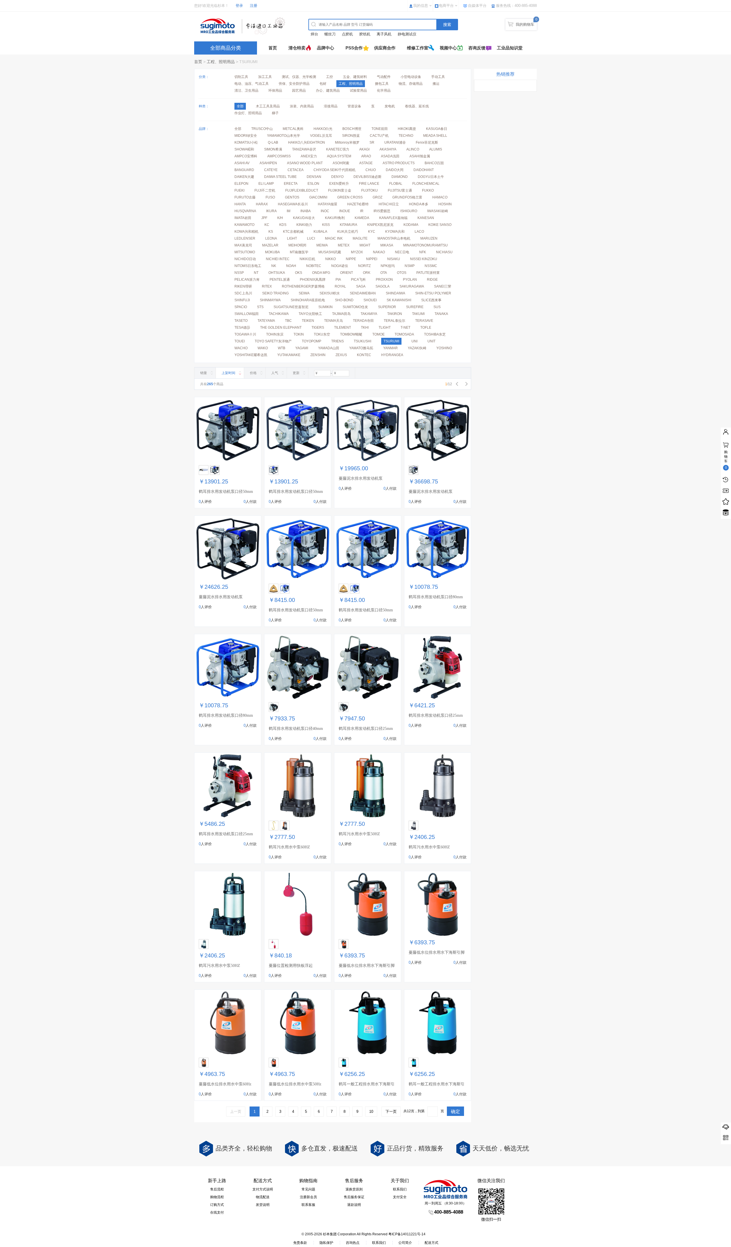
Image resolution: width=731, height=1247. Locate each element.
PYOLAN (410, 280)
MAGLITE (360, 238)
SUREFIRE (414, 307)
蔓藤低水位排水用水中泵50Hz (295, 1084)
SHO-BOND (344, 300)
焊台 (314, 34)
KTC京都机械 (293, 232)
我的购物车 (525, 24)
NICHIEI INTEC (278, 259)
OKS (298, 273)
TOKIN (299, 334)
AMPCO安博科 (245, 156)
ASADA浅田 (390, 156)
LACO (419, 232)
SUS (437, 307)
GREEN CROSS (350, 197)
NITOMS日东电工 (247, 266)
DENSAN (314, 177)
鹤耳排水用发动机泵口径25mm (366, 728)
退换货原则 (354, 1189)
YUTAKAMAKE (288, 355)
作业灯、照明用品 (248, 113)
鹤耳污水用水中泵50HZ (359, 834)
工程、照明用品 (221, 61)
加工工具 (265, 77)
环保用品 (275, 91)
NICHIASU (444, 252)
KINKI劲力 (304, 225)
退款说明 (354, 1205)
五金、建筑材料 (355, 77)
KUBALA (320, 232)
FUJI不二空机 (264, 190)
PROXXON (384, 280)
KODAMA (410, 225)
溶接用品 (331, 106)
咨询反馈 (476, 47)
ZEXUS (341, 355)
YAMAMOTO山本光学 (283, 136)
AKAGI (364, 149)
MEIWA (322, 245)
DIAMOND (399, 177)
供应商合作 (384, 47)
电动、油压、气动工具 (251, 84)
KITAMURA (348, 225)
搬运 (436, 84)
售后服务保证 (354, 1197)
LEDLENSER (244, 238)
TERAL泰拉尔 (394, 321)
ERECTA (291, 184)
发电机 (390, 106)
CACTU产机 (379, 136)
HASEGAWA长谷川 (293, 204)
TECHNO (406, 136)
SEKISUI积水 (330, 293)
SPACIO (240, 307)
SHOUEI (370, 300)
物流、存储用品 (411, 84)
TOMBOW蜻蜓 (351, 334)
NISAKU (393, 259)
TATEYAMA (266, 321)
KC (266, 225)
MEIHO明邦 (297, 245)
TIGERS (318, 328)
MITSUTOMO (244, 252)
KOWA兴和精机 (246, 232)
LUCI (311, 238)
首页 (272, 47)
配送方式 (431, 1243)
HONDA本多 (418, 204)
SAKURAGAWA (411, 286)
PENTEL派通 (280, 280)
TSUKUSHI (362, 341)
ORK (366, 273)
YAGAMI (301, 348)
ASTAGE (366, 163)
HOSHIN (445, 204)
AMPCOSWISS (279, 156)
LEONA (271, 238)
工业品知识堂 (510, 47)
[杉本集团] (244, 26)
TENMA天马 (333, 321)
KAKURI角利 (335, 218)
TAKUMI (418, 314)
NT (256, 273)
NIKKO (330, 259)
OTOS (401, 273)
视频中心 (448, 47)
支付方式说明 (262, 1189)
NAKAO (379, 252)
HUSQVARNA (245, 211)
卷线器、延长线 (417, 106)
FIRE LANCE (369, 184)
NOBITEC (313, 266)
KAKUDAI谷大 (304, 218)
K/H (280, 218)
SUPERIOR (387, 307)
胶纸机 (364, 34)
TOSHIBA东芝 (435, 334)
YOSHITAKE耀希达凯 (250, 355)
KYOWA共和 (395, 232)
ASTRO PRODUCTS (399, 163)
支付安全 (400, 1197)
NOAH (291, 266)
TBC (288, 321)
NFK (422, 252)
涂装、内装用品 (302, 106)
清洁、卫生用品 (246, 91)
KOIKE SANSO (439, 225)
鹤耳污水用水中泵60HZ (289, 847)
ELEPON (241, 184)
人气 (274, 373)
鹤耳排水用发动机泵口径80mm (436, 597)
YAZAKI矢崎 (417, 348)
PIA (338, 280)
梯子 (275, 113)
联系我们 (400, 1189)
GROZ (377, 197)
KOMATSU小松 (246, 142)
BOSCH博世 (352, 129)
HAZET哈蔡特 (358, 204)
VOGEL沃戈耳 (321, 136)
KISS (326, 225)
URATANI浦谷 (395, 142)
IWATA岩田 (242, 218)
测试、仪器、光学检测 (299, 77)
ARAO (366, 156)
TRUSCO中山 (262, 129)
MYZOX (357, 252)
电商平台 (446, 5)
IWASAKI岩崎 (437, 211)
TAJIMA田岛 (341, 314)
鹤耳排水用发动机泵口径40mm (296, 728)
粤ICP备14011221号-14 (406, 1234)
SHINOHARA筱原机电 (308, 300)
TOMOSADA (404, 334)
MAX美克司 (243, 245)
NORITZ (364, 266)
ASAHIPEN (268, 163)
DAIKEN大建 (244, 177)
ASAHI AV (242, 163)
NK (273, 266)
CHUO (371, 170)
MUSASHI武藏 (329, 252)
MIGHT (365, 245)
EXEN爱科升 (339, 184)
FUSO (270, 197)
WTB (281, 348)
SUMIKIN (325, 307)
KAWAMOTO (244, 225)
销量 (203, 373)
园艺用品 (299, 91)
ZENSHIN (318, 355)
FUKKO (428, 190)
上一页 (235, 1111)
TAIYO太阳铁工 (310, 314)
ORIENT (346, 273)
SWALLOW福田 (246, 314)
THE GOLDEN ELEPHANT (281, 328)
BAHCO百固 (434, 163)
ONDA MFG (321, 273)
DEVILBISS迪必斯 (367, 177)
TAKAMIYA (369, 314)
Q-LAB (273, 142)
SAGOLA (382, 286)
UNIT (431, 341)
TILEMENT (342, 328)
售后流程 (217, 1189)
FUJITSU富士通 (400, 190)
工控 (329, 77)
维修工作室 (417, 47)
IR (362, 211)
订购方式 (217, 1205)
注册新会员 (308, 1197)
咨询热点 (353, 1243)
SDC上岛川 (243, 293)
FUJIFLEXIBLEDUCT (301, 190)
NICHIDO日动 (245, 259)
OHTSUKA (276, 273)
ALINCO (412, 149)
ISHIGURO (408, 211)
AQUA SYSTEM (339, 156)
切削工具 (241, 77)
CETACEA (296, 170)
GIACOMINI (318, 197)
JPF (264, 218)
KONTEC (364, 355)
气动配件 (384, 77)
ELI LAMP (266, 184)
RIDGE (432, 280)
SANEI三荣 (442, 286)
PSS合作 (354, 47)
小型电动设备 (411, 77)
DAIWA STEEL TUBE (280, 177)
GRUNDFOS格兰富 (407, 197)
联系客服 (308, 1205)
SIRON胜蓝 (351, 136)
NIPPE (351, 259)
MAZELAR (270, 245)
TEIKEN (308, 321)
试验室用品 (358, 91)
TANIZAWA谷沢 (304, 149)
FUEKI (239, 190)
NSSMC (431, 266)
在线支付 (217, 1212)
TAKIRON (394, 314)
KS (270, 232)
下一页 (391, 1111)
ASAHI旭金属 (419, 156)
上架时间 (228, 373)
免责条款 (300, 1243)
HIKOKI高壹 (407, 129)
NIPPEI (371, 259)
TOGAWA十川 (245, 334)
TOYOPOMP (311, 341)
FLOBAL (395, 184)
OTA (383, 273)
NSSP (239, 273)
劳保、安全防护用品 (294, 84)
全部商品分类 (225, 48)
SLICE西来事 (431, 300)
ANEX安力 (309, 156)
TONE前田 (379, 129)
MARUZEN (428, 238)
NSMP (410, 266)
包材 (323, 84)
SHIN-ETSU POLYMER (433, 293)
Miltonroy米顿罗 (347, 142)
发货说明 (263, 1205)
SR (371, 142)
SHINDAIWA (395, 293)
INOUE (344, 211)
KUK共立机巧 (347, 232)
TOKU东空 (322, 334)
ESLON (313, 184)
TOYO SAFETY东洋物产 (273, 341)
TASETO (241, 321)
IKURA (271, 211)
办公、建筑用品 (328, 91)
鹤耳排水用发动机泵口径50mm (226, 491)
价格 (253, 373)
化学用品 (384, 91)
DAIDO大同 (394, 170)
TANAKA (441, 314)
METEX (344, 245)
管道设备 (354, 106)
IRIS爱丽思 (381, 211)
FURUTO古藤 (245, 197)
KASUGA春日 (436, 129)
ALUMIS (435, 149)
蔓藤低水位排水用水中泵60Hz (225, 1084)
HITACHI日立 (389, 204)
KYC (371, 232)
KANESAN (425, 218)
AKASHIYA (387, 149)
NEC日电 (402, 252)
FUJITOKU (369, 190)
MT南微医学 (299, 252)
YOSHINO (444, 348)
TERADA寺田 (363, 321)
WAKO (263, 348)
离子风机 (384, 34)
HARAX (262, 204)
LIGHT (292, 238)
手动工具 (438, 77)
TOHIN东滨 (275, 334)
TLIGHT (385, 328)
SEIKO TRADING (275, 293)
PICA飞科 (358, 280)
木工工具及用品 (268, 106)
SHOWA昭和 (244, 149)
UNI (414, 341)
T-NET (405, 328)
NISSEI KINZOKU (423, 259)
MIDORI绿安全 (245, 136)
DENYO (337, 177)
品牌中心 (325, 47)
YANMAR (390, 348)
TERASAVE (424, 321)
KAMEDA (362, 218)
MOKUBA (272, 252)
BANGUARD (244, 170)
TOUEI (239, 341)
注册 (253, 5)
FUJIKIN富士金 (339, 190)
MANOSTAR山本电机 (393, 238)
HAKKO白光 (323, 129)
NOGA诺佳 (339, 266)
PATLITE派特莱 (428, 273)
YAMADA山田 (328, 348)
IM (288, 211)
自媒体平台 (477, 5)
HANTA (240, 204)
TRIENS (337, 341)
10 (371, 1111)
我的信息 (420, 5)
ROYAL (340, 286)
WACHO (241, 348)
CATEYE (271, 170)
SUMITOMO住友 (355, 307)
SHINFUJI (242, 300)
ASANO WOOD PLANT (305, 163)
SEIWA (304, 293)
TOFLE (425, 328)
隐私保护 (326, 1243)
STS (260, 307)
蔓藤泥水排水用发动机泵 (361, 478)
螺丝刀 (330, 34)
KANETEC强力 (337, 149)
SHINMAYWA (270, 300)
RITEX (267, 286)
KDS (282, 225)
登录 (239, 5)
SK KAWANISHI (399, 300)
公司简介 (405, 1243)
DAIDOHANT (423, 170)
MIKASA (386, 245)
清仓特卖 (297, 47)
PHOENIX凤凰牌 (313, 280)
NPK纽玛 (388, 266)
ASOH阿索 (341, 163)
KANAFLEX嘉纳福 (393, 218)
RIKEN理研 (243, 286)
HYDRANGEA (392, 355)
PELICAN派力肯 (247, 280)
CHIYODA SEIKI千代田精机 (335, 170)
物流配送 (263, 1197)
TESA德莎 (242, 328)
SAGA (361, 286)
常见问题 (308, 1189)
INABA (305, 211)
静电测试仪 (407, 34)
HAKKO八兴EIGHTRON (306, 142)
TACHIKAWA (279, 314)
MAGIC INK (334, 238)
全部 (237, 129)
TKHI (365, 328)
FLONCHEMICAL (425, 184)
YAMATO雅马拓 (361, 348)
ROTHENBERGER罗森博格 (303, 286)
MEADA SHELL (435, 136)
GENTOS (292, 197)
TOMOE (378, 334)
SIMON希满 (273, 149)
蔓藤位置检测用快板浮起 (291, 965)
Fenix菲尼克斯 (427, 142)
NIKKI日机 (307, 259)
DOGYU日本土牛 (431, 177)
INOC (325, 211)
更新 (296, 373)
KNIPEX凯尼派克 (380, 225)
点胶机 (347, 34)
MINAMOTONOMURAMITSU (425, 245)
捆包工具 (382, 84)
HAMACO (439, 197)
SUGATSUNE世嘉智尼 (291, 307)
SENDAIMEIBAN (363, 293)
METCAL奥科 (293, 129)
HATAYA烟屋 (327, 204)
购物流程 (217, 1197)
